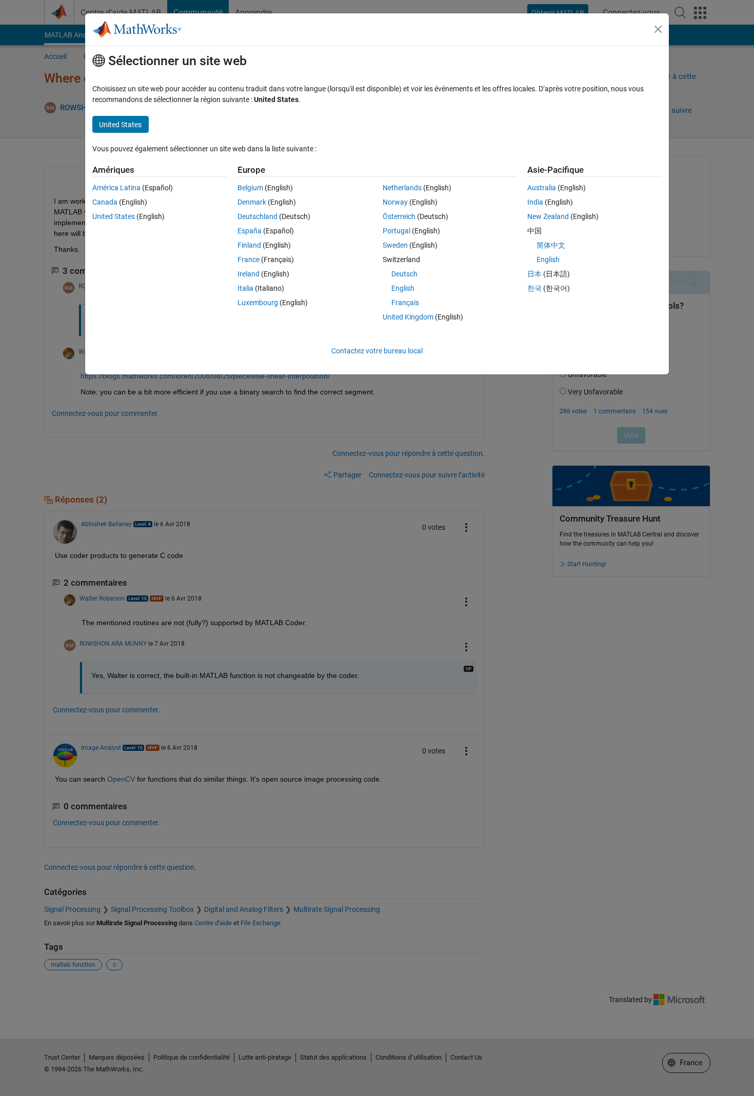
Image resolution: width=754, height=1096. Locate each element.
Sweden (395, 245)
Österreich (399, 216)
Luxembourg (257, 302)
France (248, 259)
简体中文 (551, 245)
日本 (534, 274)
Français (405, 302)
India (535, 202)
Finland (249, 245)
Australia (541, 188)
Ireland (248, 274)
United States (113, 216)
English (402, 288)
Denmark (251, 202)
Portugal (396, 231)
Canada (104, 202)
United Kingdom (408, 317)
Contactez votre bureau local (377, 351)
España (249, 231)
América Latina (116, 188)
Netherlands (402, 188)
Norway (395, 202)
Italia (245, 288)
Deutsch (404, 274)
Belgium (250, 188)
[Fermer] (658, 29)
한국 (534, 288)
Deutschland (257, 216)
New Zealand (548, 216)
